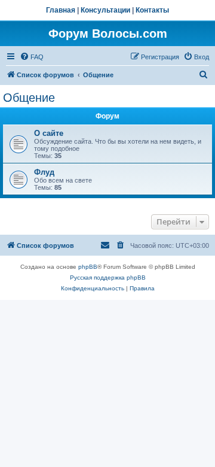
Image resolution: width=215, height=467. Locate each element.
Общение (29, 97)
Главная (60, 10)
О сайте (48, 133)
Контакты (152, 10)
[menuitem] (32, 57)
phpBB (87, 266)
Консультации (105, 10)
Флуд (44, 172)
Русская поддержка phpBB (108, 277)
